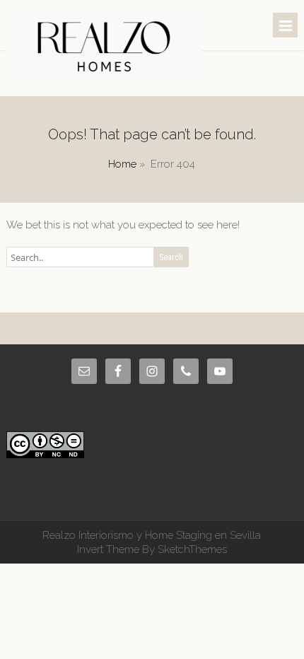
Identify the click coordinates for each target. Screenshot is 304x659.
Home (122, 164)
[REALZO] (104, 76)
